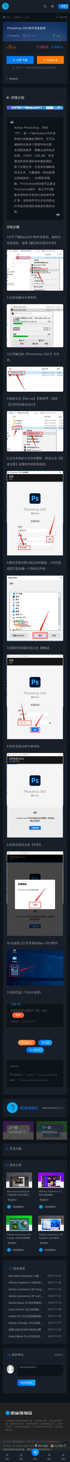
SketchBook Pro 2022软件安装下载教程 (26, 1336)
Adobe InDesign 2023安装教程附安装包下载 (26, 1322)
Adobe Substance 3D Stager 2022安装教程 (19, 1236)
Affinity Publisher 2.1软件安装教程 (50, 1193)
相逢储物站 (14, 36)
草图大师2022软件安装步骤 (25, 1329)
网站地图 (43, 1445)
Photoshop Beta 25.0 (51, 1132)
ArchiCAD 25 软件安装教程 (18, 1132)
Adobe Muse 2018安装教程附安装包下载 (26, 1302)
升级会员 (52, 60)
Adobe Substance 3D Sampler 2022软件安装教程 (51, 1236)
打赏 (46, 1042)
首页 (8, 17)
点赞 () (43, 47)
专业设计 (17, 17)
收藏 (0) (58, 47)
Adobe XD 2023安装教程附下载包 (26, 1316)
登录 (63, 6)
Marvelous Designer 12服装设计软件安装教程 (19, 1193)
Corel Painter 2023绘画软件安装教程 (26, 1309)
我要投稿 (62, 17)
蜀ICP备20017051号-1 (39, 1449)
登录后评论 (26, 1382)
